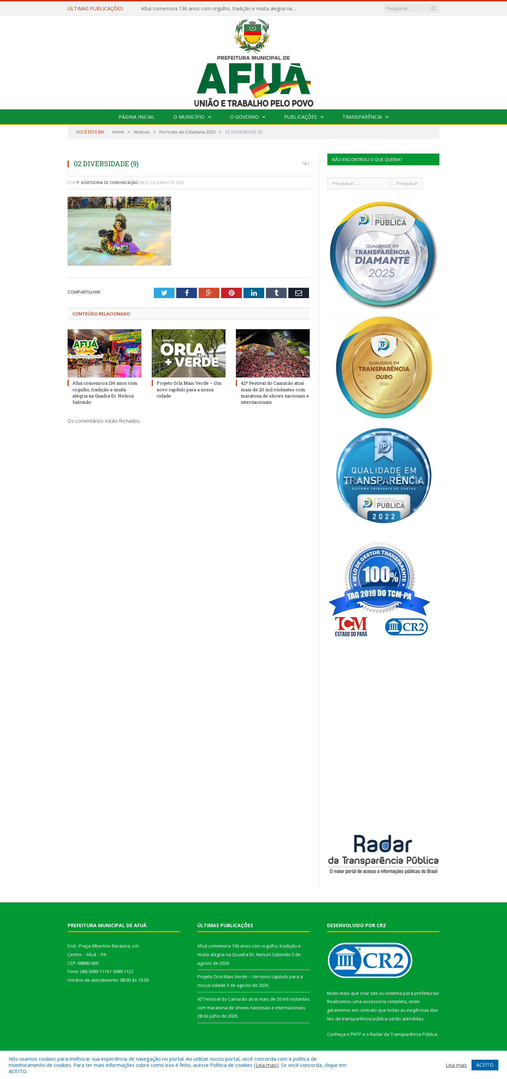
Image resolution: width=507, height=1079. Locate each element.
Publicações (300, 117)
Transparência (362, 117)
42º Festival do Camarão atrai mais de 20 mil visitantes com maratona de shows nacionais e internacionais (275, 392)
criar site (369, 993)
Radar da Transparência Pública (403, 1034)
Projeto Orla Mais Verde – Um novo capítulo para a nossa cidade (213, 9)
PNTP (355, 1034)
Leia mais (266, 1065)
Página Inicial (137, 117)
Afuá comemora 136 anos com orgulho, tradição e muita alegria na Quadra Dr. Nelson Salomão (105, 392)
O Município (189, 117)
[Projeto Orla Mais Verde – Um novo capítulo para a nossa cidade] (189, 353)
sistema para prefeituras (412, 993)
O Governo (244, 117)
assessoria (374, 1001)
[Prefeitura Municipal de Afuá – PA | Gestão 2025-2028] (253, 61)
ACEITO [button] (485, 1064)
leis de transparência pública (357, 1019)
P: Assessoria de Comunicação (107, 182)
